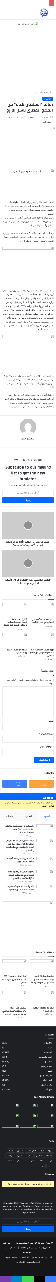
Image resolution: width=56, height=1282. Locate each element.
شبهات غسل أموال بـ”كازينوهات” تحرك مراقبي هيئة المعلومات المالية (14, 1011)
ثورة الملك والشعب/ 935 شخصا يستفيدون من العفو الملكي (42, 652)
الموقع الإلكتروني (47, 746)
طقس (33, 1160)
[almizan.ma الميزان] (44, 12)
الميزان (19, 1155)
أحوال (42, 1150)
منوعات (48, 1089)
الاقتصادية (47, 1043)
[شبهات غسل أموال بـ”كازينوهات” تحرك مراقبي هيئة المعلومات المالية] (14, 998)
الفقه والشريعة (45, 1057)
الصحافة (49, 1155)
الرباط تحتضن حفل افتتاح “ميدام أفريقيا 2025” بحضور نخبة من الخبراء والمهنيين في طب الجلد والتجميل (20, 845)
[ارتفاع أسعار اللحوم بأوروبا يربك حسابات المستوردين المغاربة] (44, 890)
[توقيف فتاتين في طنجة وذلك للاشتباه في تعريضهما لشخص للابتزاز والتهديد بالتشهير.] (44, 875)
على (24, 1160)
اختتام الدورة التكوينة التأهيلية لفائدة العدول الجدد (20, 860)
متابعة (10, 1160)
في (18, 1160)
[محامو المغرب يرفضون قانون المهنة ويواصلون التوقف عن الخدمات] (10, 1118)
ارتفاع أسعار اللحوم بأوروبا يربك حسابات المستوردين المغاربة (20, 888)
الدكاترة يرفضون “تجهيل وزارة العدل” (16, 651)
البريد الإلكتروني (46, 733)
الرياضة (48, 1047)
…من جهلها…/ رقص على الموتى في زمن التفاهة (43, 620)
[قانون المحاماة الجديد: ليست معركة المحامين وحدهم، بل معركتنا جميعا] (14, 609)
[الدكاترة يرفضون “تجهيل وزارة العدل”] (14, 640)
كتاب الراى (47, 1080)
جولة (50, 1160)
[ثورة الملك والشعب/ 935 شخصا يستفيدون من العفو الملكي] (41, 640)
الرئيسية (47, 92)
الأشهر (47, 816)
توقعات (9, 1155)
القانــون (38, 92)
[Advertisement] (28, 58)
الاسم (50, 721)
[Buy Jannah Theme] (28, 24)
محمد (50, 1166)
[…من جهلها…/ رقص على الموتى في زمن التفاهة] (41, 609)
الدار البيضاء (31, 1150)
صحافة (42, 1160)
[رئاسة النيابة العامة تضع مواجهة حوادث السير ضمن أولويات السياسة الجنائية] (44, 830)
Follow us (49, 1174)
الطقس (39, 1155)
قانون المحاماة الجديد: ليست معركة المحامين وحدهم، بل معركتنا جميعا (15, 622)
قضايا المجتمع (46, 1075)
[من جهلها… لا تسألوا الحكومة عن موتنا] (45, 1129)
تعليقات (9, 816)
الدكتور (20, 1150)
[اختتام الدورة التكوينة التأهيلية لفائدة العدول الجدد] (44, 862)
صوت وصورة (46, 1066)
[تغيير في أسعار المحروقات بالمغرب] (28, 1129)
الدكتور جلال (44, 117)
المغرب (29, 1155)
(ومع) (50, 1150)
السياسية (48, 1052)
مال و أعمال (46, 1085)
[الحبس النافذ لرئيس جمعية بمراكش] (10, 1129)
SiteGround (28, 1252)
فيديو (50, 1071)
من (43, 1166)
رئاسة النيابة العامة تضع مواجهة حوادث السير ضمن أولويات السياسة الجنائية (19, 829)
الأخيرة (28, 816)
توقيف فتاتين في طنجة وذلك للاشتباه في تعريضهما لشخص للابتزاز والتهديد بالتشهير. (20, 875)
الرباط (10, 1150)
